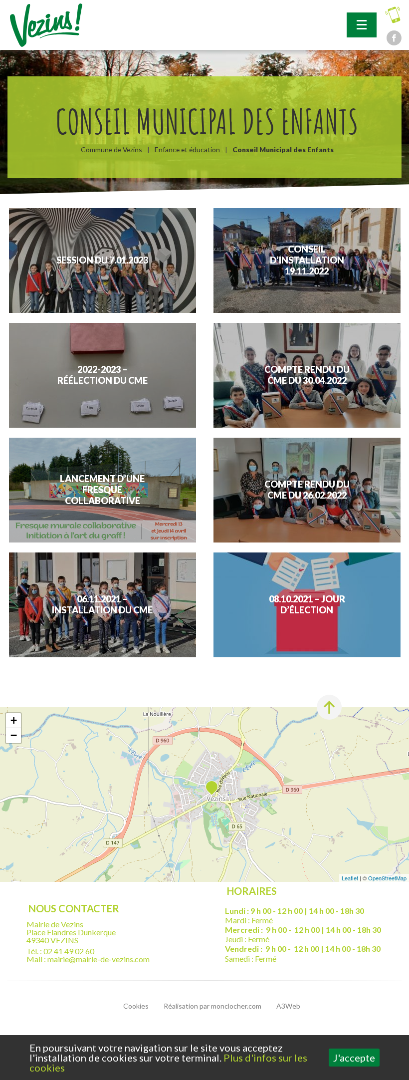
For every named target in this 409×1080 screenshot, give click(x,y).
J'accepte (354, 1058)
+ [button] (13, 720)
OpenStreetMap (387, 878)
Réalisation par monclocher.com (212, 1006)
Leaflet (350, 878)
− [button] (13, 735)
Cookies (136, 1006)
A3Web (288, 1006)
